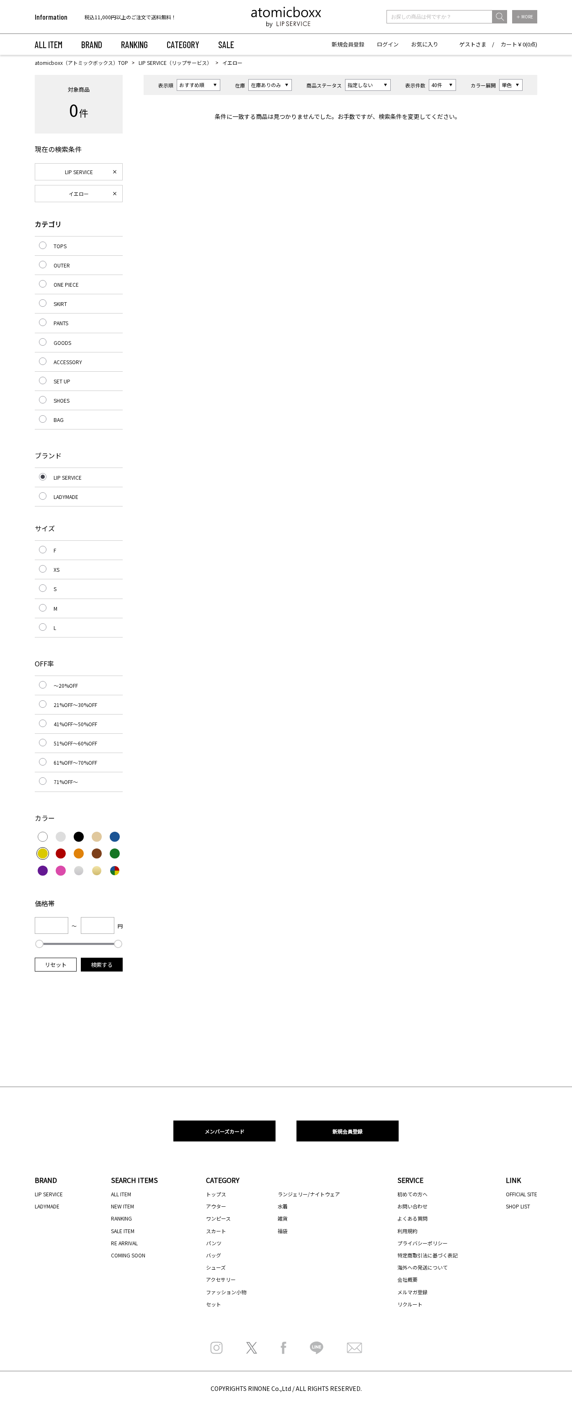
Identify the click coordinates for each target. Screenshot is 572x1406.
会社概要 (407, 1279)
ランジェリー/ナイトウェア (309, 1194)
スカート (216, 1230)
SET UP (62, 381)
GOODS (62, 342)
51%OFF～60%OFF (75, 743)
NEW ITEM (122, 1206)
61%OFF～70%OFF (75, 762)
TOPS (60, 245)
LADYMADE (66, 496)
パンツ (214, 1243)
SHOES (62, 400)
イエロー (79, 193)
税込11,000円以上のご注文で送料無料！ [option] (130, 17)
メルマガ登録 (412, 1291)
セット (213, 1304)
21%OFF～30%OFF (75, 704)
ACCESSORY (68, 361)
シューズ (216, 1267)
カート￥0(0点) (519, 44)
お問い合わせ (412, 1206)
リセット (56, 965)
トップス (216, 1194)
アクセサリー (221, 1279)
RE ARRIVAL (124, 1243)
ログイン (388, 44)
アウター (216, 1206)
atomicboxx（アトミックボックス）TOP (81, 62)
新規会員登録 (348, 44)
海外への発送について (422, 1267)
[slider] (39, 944)
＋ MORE (524, 16)
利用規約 (407, 1230)
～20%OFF (66, 685)
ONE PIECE (66, 284)
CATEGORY (183, 44)
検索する (102, 965)
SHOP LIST (518, 1206)
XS (56, 569)
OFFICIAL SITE (521, 1194)
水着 (283, 1206)
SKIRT (60, 303)
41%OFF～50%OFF (75, 723)
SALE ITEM (122, 1230)
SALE (226, 44)
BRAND (91, 44)
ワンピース (218, 1218)
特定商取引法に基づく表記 (427, 1255)
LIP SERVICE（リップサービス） (175, 62)
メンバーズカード (225, 1131)
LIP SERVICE (79, 171)
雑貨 (283, 1218)
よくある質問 (412, 1218)
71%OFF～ (66, 781)
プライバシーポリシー (422, 1243)
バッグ (213, 1255)
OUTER (62, 265)
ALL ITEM (48, 44)
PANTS (61, 322)
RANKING (134, 44)
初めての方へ (412, 1194)
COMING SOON (128, 1255)
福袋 (283, 1230)
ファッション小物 (226, 1291)
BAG (59, 419)
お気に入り (424, 44)
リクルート (410, 1304)
